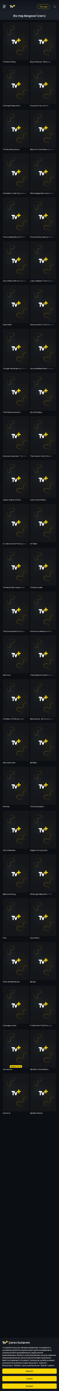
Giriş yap (43, 6)
